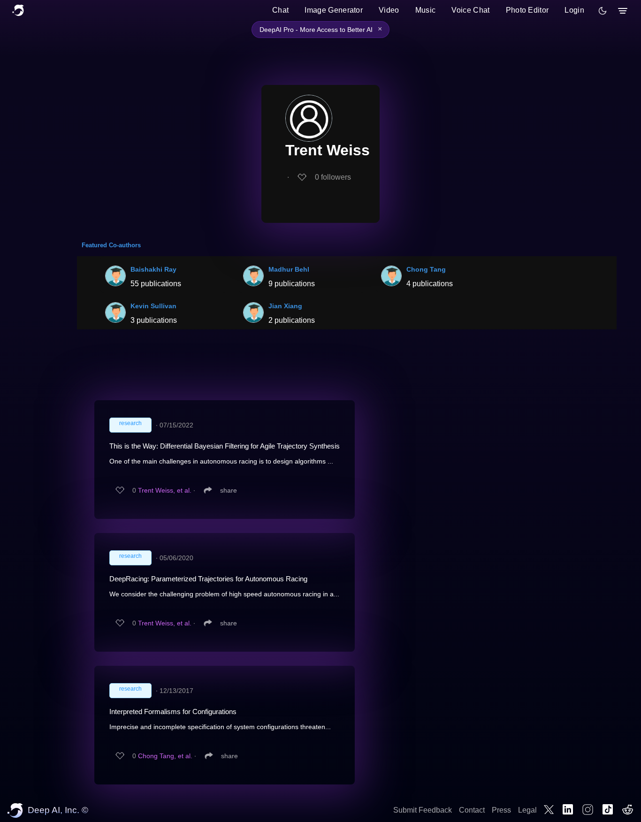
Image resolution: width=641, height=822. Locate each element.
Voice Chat (470, 10)
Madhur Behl (288, 269)
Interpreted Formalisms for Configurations (173, 711)
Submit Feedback (422, 810)
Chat (280, 10)
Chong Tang (426, 269)
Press (501, 810)
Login (574, 10)
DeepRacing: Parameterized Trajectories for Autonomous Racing (208, 579)
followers (333, 177)
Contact (472, 810)
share (228, 490)
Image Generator (334, 10)
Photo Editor (527, 10)
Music (425, 10)
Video (389, 10)
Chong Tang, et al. (165, 756)
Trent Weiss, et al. (164, 490)
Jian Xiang (285, 306)
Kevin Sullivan (153, 306)
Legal (527, 810)
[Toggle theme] (602, 10)
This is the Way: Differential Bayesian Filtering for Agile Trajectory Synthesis (224, 446)
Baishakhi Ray (153, 269)
